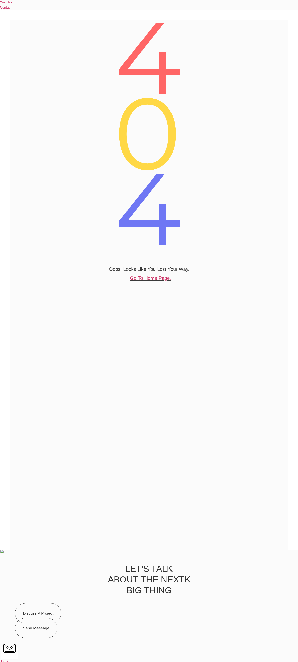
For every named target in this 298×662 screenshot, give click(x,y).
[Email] (9, 653)
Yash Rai (6, 2)
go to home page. (150, 278)
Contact (5, 7)
